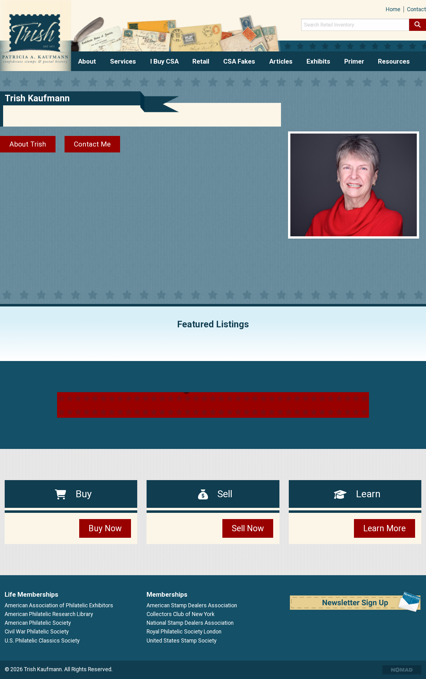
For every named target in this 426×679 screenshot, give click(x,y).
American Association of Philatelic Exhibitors (59, 605)
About (87, 61)
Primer (354, 61)
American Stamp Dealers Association (192, 605)
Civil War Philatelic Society (37, 631)
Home (393, 9)
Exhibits (318, 61)
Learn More (384, 528)
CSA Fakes (239, 61)
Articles (281, 61)
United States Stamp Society (181, 641)
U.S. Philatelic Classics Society (42, 641)
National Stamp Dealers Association (190, 623)
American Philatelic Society (38, 623)
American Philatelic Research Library (49, 614)
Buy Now (105, 528)
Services (123, 61)
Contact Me (92, 144)
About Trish (27, 144)
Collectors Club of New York (181, 614)
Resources (394, 61)
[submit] (417, 25)
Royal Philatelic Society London (184, 631)
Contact (416, 9)
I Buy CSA (164, 61)
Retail (200, 61)
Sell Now (248, 528)
